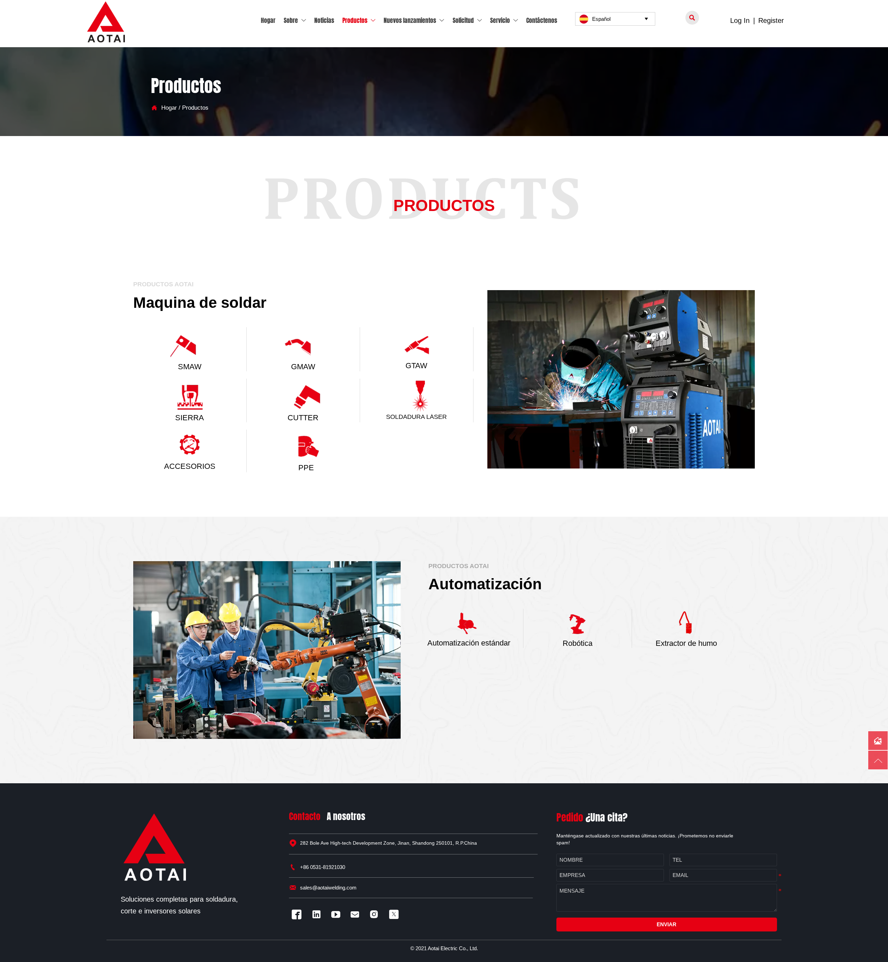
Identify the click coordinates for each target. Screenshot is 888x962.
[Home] (106, 21)
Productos (195, 107)
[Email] (356, 914)
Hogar (169, 107)
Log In (740, 20)
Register (771, 20)
